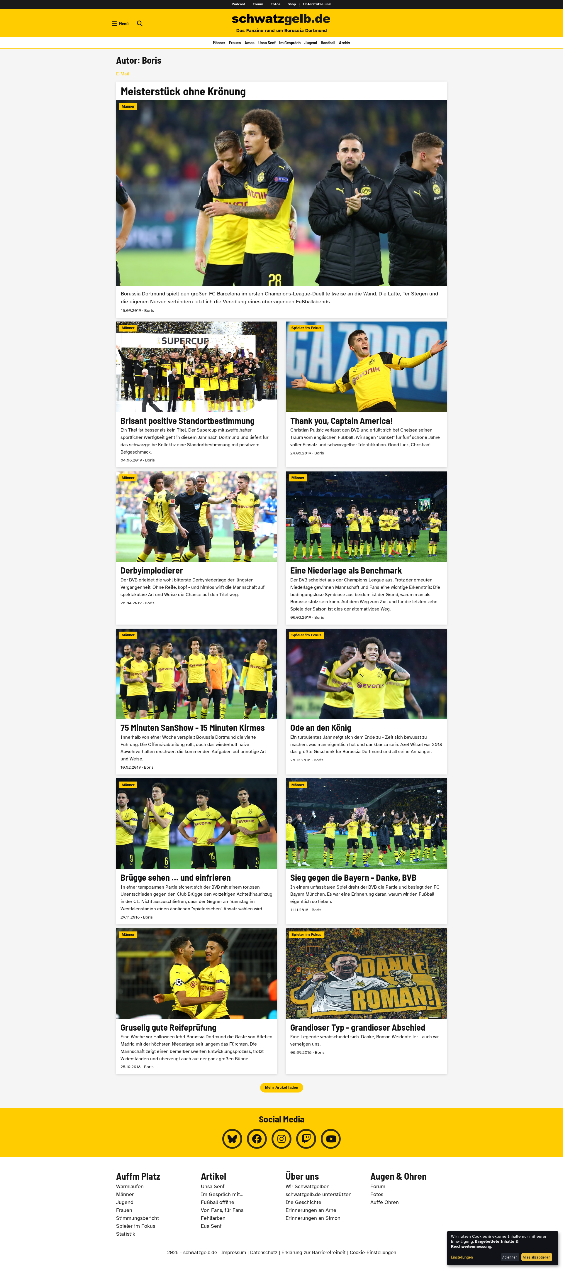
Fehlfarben (213, 1218)
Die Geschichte (303, 1202)
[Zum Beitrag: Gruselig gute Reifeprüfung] (196, 1001)
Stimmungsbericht (137, 1218)
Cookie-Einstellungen (373, 1252)
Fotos (275, 4)
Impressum (233, 1252)
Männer (219, 42)
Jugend (310, 42)
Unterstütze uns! (317, 4)
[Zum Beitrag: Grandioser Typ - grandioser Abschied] (366, 1001)
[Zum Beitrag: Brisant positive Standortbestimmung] (196, 394)
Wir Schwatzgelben (308, 1186)
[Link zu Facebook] (257, 1139)
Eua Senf (211, 1226)
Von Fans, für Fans (222, 1210)
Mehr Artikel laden (281, 1087)
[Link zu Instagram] (281, 1139)
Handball (328, 42)
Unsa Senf (267, 42)
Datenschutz (263, 1252)
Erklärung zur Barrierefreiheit (314, 1252)
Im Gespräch (290, 42)
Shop (292, 4)
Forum (258, 4)
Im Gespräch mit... (222, 1194)
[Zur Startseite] (281, 20)
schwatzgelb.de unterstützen (319, 1194)
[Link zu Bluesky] (232, 1139)
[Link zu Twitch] (306, 1139)
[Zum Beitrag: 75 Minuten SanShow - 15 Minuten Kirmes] (196, 701)
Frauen (235, 42)
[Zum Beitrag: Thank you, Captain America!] (366, 394)
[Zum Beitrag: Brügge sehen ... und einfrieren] (196, 851)
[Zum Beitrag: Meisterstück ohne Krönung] (281, 200)
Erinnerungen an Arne (311, 1210)
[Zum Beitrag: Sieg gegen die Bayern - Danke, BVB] (366, 851)
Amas (250, 42)
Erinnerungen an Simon (313, 1218)
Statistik (125, 1234)
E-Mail (122, 74)
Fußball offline (217, 1202)
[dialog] (502, 1248)
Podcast (238, 4)
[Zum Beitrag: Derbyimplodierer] (196, 548)
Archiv (344, 42)
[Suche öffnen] (139, 24)
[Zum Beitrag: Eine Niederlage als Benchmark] (366, 548)
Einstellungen (462, 1256)
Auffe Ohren (384, 1202)
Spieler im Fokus (135, 1226)
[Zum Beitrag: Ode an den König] (366, 701)
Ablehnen (510, 1256)
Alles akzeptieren (536, 1256)
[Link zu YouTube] (331, 1139)
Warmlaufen (130, 1186)
